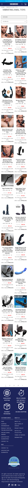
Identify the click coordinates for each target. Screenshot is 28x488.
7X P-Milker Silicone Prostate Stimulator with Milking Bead (20, 41)
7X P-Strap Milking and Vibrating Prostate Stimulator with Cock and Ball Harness (7, 250)
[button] (2, 4)
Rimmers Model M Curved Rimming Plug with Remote (20, 219)
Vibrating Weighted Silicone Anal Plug (7, 280)
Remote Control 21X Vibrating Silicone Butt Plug (7, 340)
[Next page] (22, 385)
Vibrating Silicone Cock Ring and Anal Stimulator (7, 102)
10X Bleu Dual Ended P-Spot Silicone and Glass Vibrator (20, 281)
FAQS (2, 421)
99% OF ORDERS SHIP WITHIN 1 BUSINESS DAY (21, 400)
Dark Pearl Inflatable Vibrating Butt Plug (20, 340)
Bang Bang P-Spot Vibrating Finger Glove (21, 190)
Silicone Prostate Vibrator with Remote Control (20, 161)
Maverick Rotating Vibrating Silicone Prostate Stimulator (20, 369)
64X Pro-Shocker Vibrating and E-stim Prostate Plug (7, 161)
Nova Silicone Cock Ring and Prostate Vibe (7, 131)
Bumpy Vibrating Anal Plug (20, 101)
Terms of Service (20, 435)
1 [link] (5, 385)
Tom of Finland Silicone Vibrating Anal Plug (7, 369)
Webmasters (18, 437)
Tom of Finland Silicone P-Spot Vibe (7, 310)
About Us (17, 421)
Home (2, 7)
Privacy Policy (19, 428)
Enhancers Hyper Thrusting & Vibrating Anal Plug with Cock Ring (20, 72)
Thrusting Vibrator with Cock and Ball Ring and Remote (20, 311)
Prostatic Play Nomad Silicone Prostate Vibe (7, 71)
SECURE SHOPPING (21, 412)
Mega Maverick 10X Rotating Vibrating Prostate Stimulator (20, 249)
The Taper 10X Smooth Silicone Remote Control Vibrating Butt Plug (20, 131)
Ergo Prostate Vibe (7, 188)
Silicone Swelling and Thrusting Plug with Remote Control (7, 219)
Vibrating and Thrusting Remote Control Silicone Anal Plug (7, 42)
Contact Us (4, 441)
